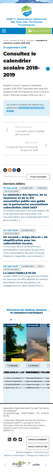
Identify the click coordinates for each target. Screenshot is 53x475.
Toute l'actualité (38, 177)
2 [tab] (15, 319)
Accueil (5, 40)
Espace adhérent (41, 31)
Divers (40, 266)
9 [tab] (42, 319)
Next (45, 464)
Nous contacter (37, 446)
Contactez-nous (41, 452)
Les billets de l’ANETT (17, 40)
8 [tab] (38, 319)
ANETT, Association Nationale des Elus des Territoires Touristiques (26, 22)
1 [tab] (11, 319)
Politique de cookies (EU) (38, 455)
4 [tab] (22, 319)
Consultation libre (26, 188)
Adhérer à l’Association (14, 455)
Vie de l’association (12, 191)
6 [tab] (30, 319)
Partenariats (41, 188)
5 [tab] (26, 319)
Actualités (30, 40)
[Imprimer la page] (5, 170)
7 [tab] (34, 319)
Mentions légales (23, 452)
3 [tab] (18, 319)
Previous (5, 464)
